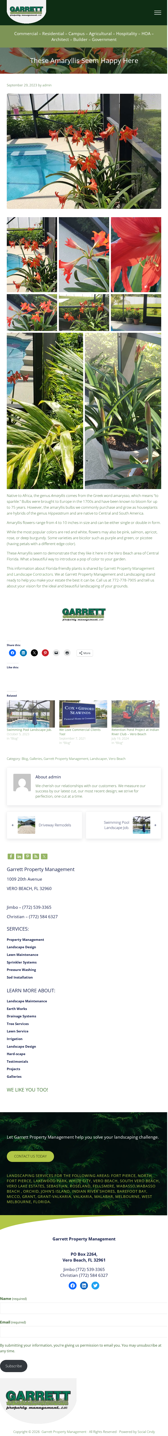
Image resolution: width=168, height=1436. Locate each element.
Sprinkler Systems (22, 962)
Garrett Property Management (66, 758)
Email (13, 1322)
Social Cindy (146, 1431)
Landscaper (98, 758)
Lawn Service (17, 1031)
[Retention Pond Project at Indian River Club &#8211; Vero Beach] (135, 714)
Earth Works (17, 1008)
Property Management (25, 939)
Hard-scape (16, 1054)
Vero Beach (117, 758)
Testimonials (17, 1061)
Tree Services (18, 1024)
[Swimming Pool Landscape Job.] (31, 714)
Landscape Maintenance (27, 1001)
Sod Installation (20, 977)
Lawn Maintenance (22, 954)
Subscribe (13, 1365)
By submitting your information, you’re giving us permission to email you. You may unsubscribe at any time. (80, 1348)
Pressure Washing (21, 969)
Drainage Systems (21, 1016)
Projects (13, 1069)
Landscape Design (21, 947)
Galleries (36, 758)
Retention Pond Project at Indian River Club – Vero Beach (135, 732)
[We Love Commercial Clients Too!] (83, 714)
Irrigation (15, 1039)
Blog (25, 758)
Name (13, 1298)
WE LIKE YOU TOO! (27, 1089)
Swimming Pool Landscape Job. (29, 730)
